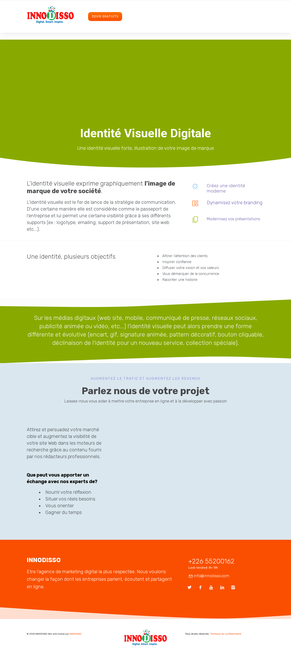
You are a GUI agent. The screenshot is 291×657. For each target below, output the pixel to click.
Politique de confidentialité (226, 633)
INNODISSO (75, 634)
